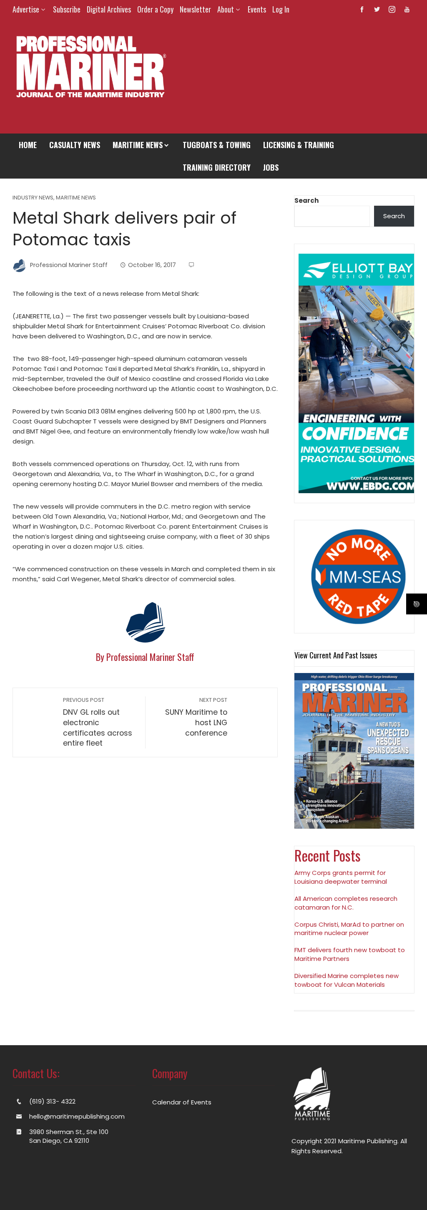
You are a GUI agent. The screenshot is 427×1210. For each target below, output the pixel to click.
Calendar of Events (181, 1102)
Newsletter (195, 9)
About (225, 9)
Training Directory (217, 167)
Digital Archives (109, 9)
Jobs (271, 167)
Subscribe (66, 9)
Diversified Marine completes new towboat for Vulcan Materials (346, 980)
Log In (280, 9)
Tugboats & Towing (217, 144)
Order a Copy (155, 9)
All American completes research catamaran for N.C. (345, 903)
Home (28, 144)
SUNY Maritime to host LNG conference (196, 717)
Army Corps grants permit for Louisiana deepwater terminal (340, 877)
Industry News (33, 198)
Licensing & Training (298, 144)
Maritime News (138, 144)
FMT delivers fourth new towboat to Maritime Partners (349, 954)
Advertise (26, 9)
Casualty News (74, 144)
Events (257, 9)
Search (306, 200)
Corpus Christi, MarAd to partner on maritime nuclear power (349, 929)
